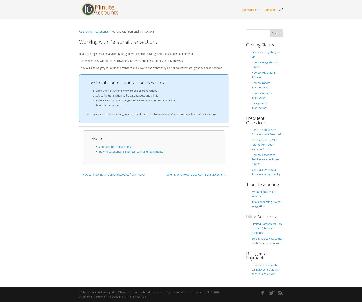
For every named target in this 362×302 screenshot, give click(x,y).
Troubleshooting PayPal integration (266, 204)
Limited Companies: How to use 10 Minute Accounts (267, 228)
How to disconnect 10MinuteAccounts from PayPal (266, 159)
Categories (102, 31)
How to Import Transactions (261, 85)
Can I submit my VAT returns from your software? (264, 144)
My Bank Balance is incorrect (264, 194)
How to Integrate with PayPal (265, 65)
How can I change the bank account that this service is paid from (265, 269)
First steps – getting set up (266, 54)
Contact (270, 9)
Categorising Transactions (115, 146)
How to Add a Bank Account (263, 75)
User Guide (249, 9)
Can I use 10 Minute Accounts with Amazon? (266, 132)
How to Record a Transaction (262, 95)
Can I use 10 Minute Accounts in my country (266, 172)
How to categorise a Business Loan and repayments (131, 151)
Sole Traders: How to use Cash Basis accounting (267, 241)
